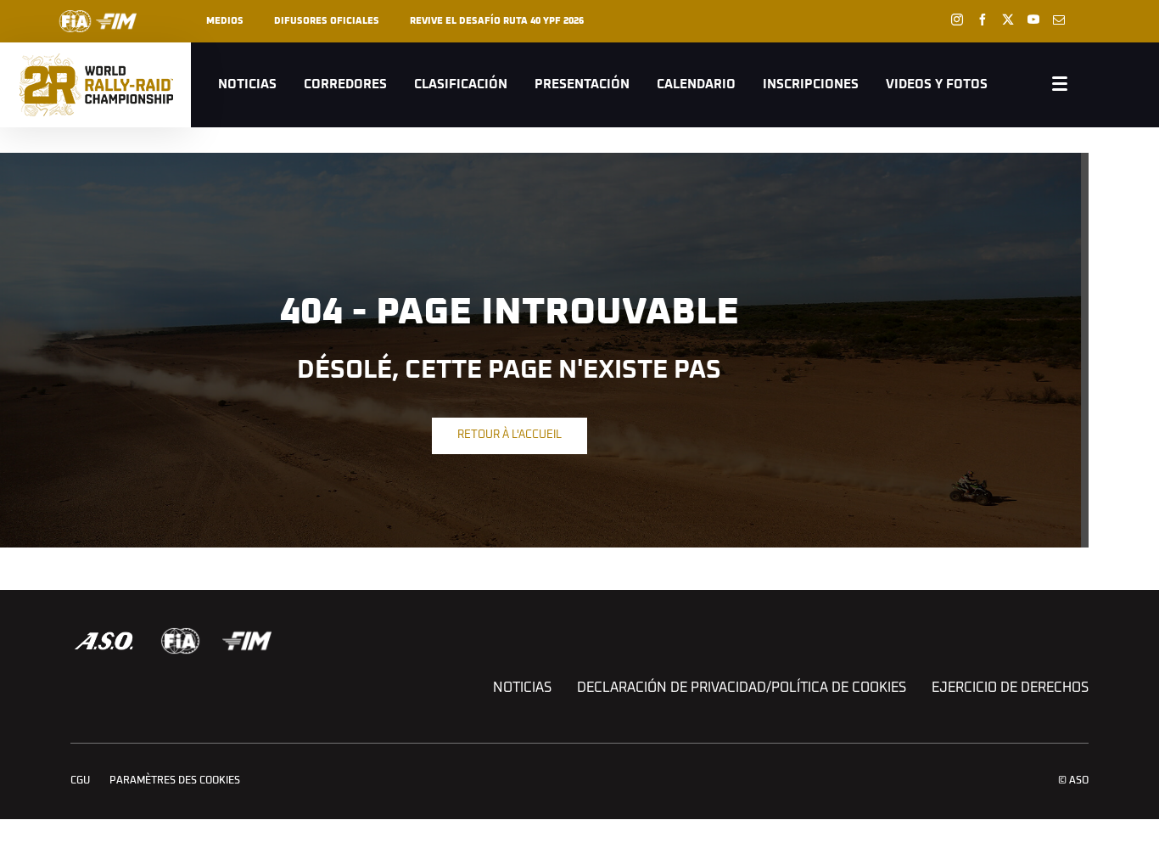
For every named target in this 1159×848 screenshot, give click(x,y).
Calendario (696, 84)
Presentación (582, 84)
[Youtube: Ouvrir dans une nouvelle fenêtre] (1033, 19)
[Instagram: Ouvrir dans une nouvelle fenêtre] (957, 19)
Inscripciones (811, 84)
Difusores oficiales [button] (326, 20)
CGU (80, 781)
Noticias (247, 84)
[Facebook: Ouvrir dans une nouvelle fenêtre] (982, 19)
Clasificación (460, 84)
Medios (225, 20)
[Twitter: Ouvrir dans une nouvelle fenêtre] (1008, 19)
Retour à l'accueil (509, 435)
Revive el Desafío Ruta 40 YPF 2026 (497, 20)
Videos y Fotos (937, 84)
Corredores (345, 84)
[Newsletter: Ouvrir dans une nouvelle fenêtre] (1059, 19)
